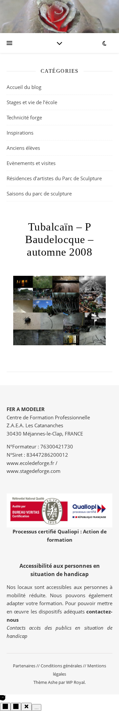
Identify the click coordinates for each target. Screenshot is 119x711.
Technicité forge (24, 117)
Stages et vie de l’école (32, 102)
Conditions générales (61, 666)
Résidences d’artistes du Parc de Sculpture (54, 178)
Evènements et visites (31, 163)
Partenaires (24, 666)
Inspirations (20, 132)
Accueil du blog (24, 87)
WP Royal (75, 682)
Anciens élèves (23, 148)
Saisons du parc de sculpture (39, 193)
